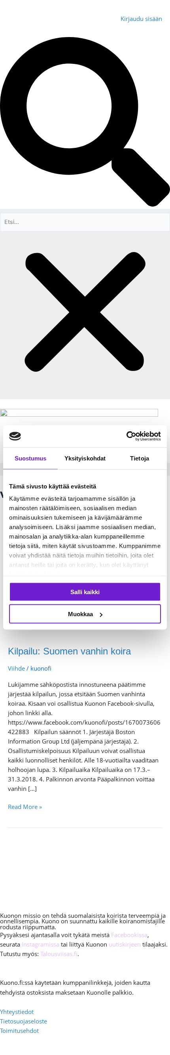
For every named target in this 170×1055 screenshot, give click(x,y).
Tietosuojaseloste (23, 1021)
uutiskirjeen (125, 944)
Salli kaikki (85, 591)
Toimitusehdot (19, 1030)
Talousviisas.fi (58, 954)
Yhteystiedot (17, 1012)
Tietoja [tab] (139, 458)
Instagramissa (40, 944)
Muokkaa (80, 614)
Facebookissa (129, 935)
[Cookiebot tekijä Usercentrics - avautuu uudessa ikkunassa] (126, 436)
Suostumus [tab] (31, 458)
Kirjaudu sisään (141, 18)
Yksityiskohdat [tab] (85, 458)
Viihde (16, 668)
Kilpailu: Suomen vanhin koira (69, 651)
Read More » (25, 806)
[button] (85, 123)
